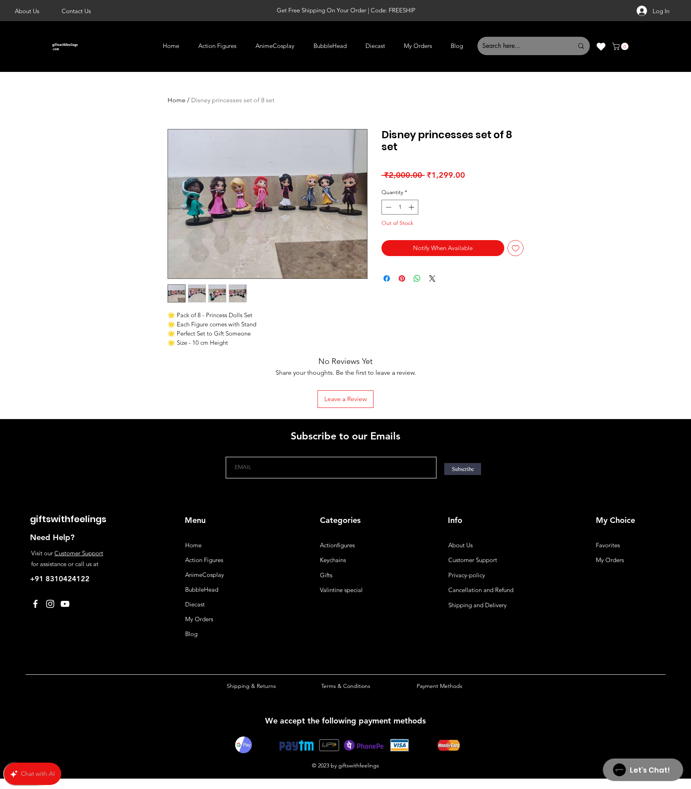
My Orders (199, 717)
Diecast (195, 702)
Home (177, 100)
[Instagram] (50, 701)
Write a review (523, 454)
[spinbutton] (400, 207)
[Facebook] (35, 701)
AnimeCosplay (204, 672)
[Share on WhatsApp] (417, 278)
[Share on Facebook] (386, 278)
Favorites (608, 643)
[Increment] (412, 207)
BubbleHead (201, 687)
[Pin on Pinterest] (402, 278)
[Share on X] (432, 278)
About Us (460, 643)
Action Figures (204, 658)
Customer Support (78, 651)
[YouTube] (65, 701)
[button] (621, 46)
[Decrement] (388, 207)
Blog (191, 731)
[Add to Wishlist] (515, 248)
